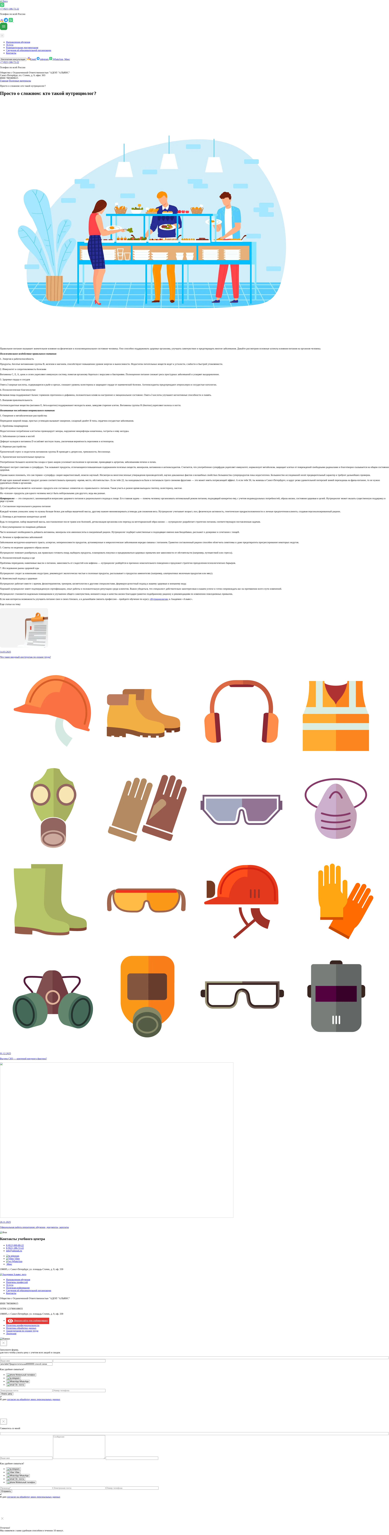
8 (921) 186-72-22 (15, 1248)
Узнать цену (6, 1394)
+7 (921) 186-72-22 (9, 9)
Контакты (11, 53)
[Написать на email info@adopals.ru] (2, 21)
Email (33, 59)
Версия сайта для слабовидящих (30, 1320)
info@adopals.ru (14, 1250)
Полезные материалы (20, 80)
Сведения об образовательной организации (28, 50)
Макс (67, 59)
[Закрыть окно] (3, 1343)
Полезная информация (17, 1287)
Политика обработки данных (21, 1328)
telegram (44, 59)
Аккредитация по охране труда (22, 1331)
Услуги (9, 45)
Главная (4, 80)
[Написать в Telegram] (6, 21)
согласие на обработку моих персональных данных (33, 1399)
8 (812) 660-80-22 (15, 1245)
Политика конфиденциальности (22, 1325)
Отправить (6, 1491)
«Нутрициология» (159, 599)
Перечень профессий (17, 1282)
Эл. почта (19, 1385)
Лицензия (11, 1333)
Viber (17, 1258)
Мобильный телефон (25, 1375)
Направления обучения (18, 42)
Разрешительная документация (22, 47)
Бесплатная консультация (13, 59)
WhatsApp (58, 59)
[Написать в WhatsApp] (2, 6)
